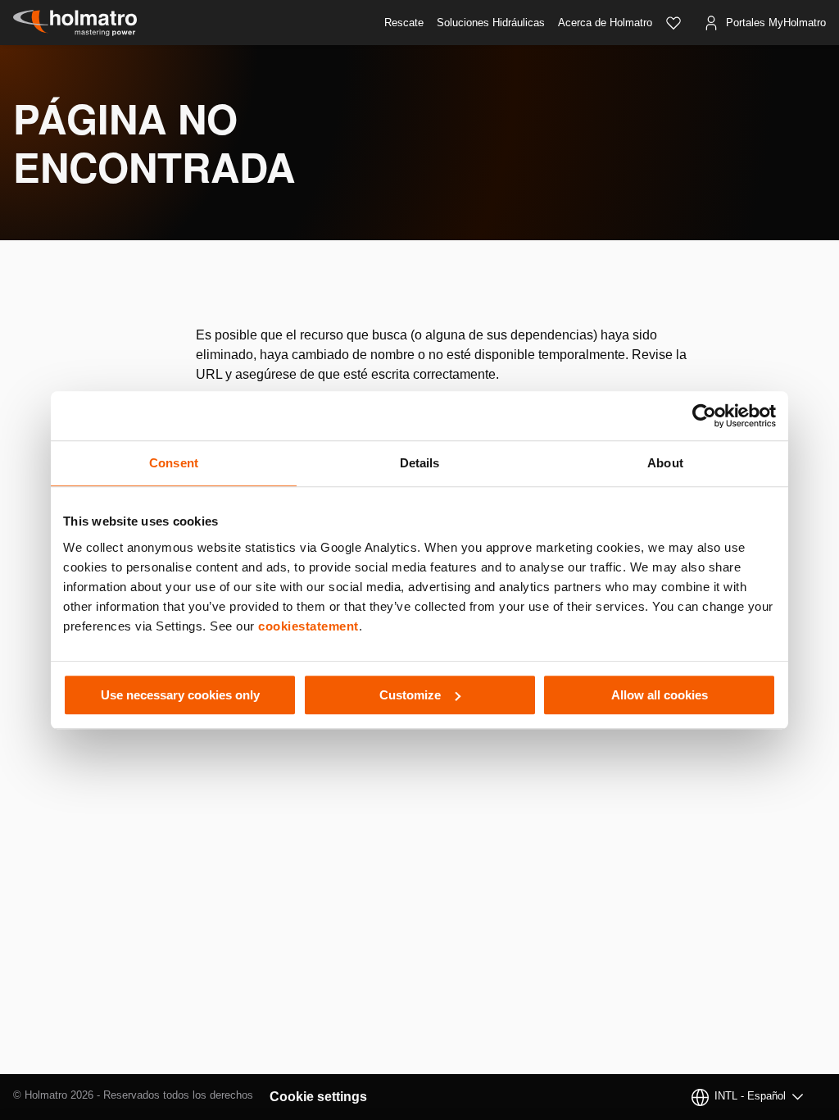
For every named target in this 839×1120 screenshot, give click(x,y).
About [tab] (665, 463)
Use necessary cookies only (180, 695)
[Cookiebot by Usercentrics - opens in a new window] (704, 415)
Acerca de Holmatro (605, 22)
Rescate (404, 22)
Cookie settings (318, 1097)
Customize (410, 695)
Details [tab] (420, 463)
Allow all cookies (659, 695)
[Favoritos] (673, 23)
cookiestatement (308, 626)
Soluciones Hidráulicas (491, 22)
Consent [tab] (173, 463)
